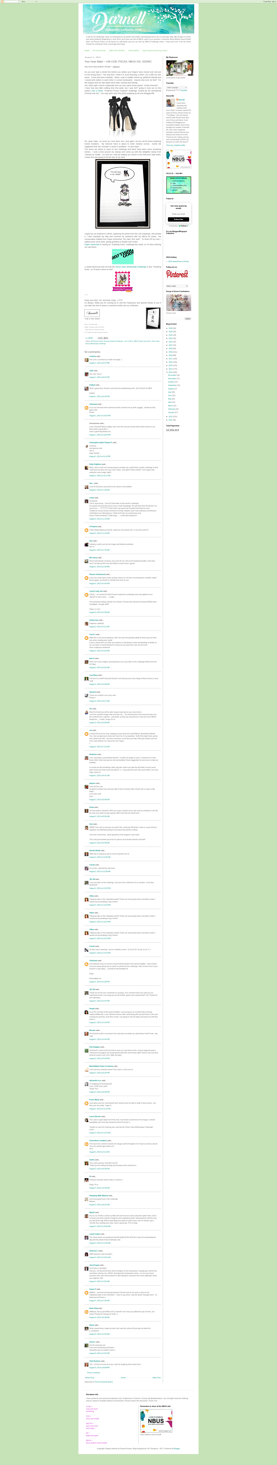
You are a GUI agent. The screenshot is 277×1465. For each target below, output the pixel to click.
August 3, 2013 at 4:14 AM (99, 1152)
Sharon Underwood (97, 574)
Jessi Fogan (94, 1265)
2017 (171, 359)
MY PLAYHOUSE (99, 51)
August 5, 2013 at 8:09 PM (99, 1368)
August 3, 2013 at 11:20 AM (99, 1243)
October (171, 382)
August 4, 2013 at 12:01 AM (99, 1257)
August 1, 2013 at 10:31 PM (99, 416)
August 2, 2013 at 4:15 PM (99, 1022)
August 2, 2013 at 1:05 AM (99, 490)
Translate (183, 90)
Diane (91, 1325)
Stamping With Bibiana (98, 1196)
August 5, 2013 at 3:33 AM (99, 1334)
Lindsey (92, 356)
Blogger (177, 1448)
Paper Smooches (92, 244)
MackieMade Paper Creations (101, 1066)
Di (90, 1176)
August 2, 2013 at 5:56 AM (99, 684)
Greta (91, 807)
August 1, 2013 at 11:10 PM (99, 456)
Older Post (156, 1378)
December (172, 375)
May (170, 399)
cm (90, 730)
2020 (171, 348)
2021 (171, 345)
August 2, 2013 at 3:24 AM (99, 583)
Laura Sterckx (95, 1116)
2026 (171, 328)
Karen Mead (94, 1100)
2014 (171, 369)
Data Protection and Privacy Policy (155, 51)
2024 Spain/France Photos (178, 261)
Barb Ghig (93, 1308)
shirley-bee (93, 620)
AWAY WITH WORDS (117, 51)
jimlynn (92, 783)
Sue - (91, 483)
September (172, 385)
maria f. (92, 1342)
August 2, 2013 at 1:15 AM (99, 519)
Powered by (173, 226)
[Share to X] (103, 338)
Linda (91, 498)
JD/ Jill (92, 879)
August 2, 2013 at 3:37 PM (99, 1001)
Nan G (91, 658)
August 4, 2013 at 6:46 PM (99, 1317)
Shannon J (93, 1251)
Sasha (92, 1160)
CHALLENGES (133, 51)
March (170, 406)
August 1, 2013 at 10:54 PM (99, 435)
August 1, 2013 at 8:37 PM (99, 363)
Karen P (92, 1289)
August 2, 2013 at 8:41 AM (99, 775)
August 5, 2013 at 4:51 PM (99, 1353)
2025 (171, 332)
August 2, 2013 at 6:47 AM (99, 701)
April (170, 402)
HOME (86, 51)
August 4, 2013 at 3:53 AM (99, 1281)
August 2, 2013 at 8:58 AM (99, 799)
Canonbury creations (98, 1140)
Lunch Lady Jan (96, 591)
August (171, 389)
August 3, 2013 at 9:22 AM (99, 1205)
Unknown (93, 404)
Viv (90, 709)
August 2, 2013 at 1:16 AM (99, 533)
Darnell (181, 100)
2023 (171, 338)
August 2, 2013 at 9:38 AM (99, 843)
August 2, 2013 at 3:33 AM (99, 612)
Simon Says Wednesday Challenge (130, 267)
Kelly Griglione (95, 464)
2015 (171, 365)
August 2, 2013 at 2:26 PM (99, 982)
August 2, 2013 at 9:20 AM (99, 816)
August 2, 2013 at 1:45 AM (99, 550)
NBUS (136, 341)
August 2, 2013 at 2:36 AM (99, 567)
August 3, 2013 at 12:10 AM (99, 1133)
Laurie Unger (94, 1234)
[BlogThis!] (101, 338)
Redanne (93, 754)
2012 (171, 417)
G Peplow (93, 526)
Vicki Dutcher (94, 1361)
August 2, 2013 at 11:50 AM (99, 857)
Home (123, 1378)
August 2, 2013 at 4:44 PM (99, 1039)
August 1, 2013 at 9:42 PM (99, 396)
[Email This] (99, 338)
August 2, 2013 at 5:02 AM (99, 667)
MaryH (92, 1212)
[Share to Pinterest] (107, 338)
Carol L (92, 634)
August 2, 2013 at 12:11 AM (99, 476)
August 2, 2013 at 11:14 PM (99, 1109)
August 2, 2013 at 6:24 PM (99, 1073)
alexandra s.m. (95, 1080)
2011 (171, 420)
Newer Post (89, 1378)
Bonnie (92, 1030)
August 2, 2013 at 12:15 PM (99, 888)
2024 (171, 335)
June (170, 395)
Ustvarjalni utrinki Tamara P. (100, 442)
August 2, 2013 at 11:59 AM (99, 871)
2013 (171, 372)
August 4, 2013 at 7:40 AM (99, 1300)
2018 (171, 355)
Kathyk (92, 385)
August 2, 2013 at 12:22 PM (99, 905)
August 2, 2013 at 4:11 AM (99, 627)
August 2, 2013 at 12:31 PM (99, 953)
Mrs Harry (93, 558)
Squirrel (92, 692)
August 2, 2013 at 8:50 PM (99, 1092)
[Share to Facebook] (105, 338)
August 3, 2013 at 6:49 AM (99, 1188)
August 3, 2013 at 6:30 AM (99, 1169)
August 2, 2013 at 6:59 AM (99, 723)
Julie (91, 371)
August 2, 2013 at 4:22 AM (99, 651)
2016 (171, 362)
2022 (171, 342)
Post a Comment (93, 1373)
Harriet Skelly (94, 850)
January (171, 412)
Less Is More (97, 91)
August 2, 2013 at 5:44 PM (99, 1058)
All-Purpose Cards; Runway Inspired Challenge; (107, 341)
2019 (171, 352)
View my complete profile (175, 145)
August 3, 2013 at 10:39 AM (99, 1226)
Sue (91, 541)
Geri (91, 824)
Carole (92, 865)
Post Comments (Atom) (104, 1382)
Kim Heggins (94, 1047)
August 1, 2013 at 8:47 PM (99, 377)
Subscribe (178, 219)
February (172, 409)
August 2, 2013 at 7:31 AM (99, 747)
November (172, 378)
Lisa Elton (93, 675)
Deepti (92, 1009)
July (170, 392)
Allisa (91, 896)
